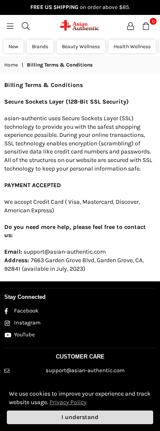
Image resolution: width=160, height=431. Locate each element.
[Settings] (130, 25)
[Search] (25, 25)
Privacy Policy (68, 402)
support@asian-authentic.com (85, 370)
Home (11, 65)
